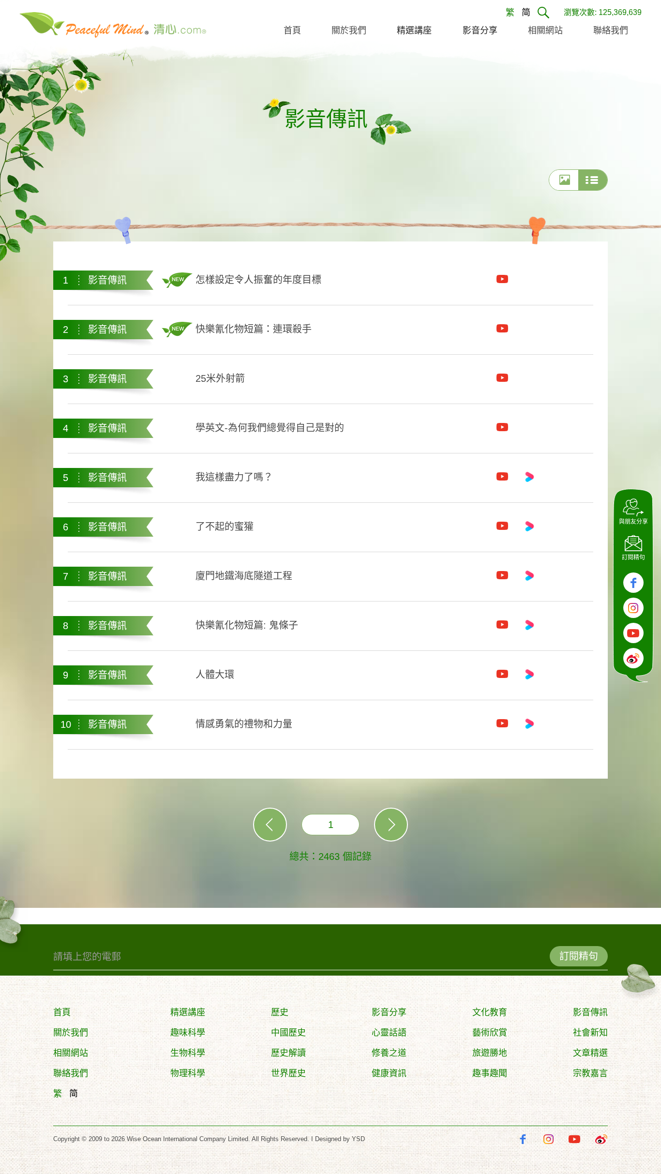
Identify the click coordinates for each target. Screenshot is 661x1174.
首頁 (62, 1012)
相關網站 (70, 1053)
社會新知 (590, 1033)
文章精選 (590, 1053)
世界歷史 (288, 1073)
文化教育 (489, 1012)
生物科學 (187, 1053)
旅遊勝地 (489, 1053)
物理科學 (187, 1073)
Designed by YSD (340, 1139)
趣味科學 (187, 1033)
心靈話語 (389, 1033)
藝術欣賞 (489, 1033)
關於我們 (70, 1033)
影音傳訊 (590, 1012)
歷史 (279, 1012)
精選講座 (187, 1012)
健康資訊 (389, 1073)
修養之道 (389, 1053)
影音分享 (389, 1012)
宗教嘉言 (590, 1073)
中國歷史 (288, 1033)
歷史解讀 (288, 1053)
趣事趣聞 (489, 1073)
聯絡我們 (70, 1073)
